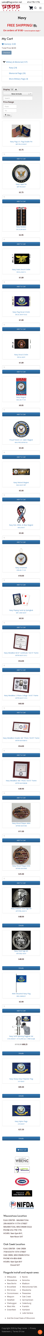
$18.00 (21, 575)
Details (21, 925)
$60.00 (21, 703)
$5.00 (21, 448)
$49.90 (21, 788)
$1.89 (21, 277)
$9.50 (21, 618)
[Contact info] (40, 1332)
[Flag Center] (11, 7)
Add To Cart (21, 159)
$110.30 (18, 1044)
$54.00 (21, 661)
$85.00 (21, 1087)
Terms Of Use (18, 1331)
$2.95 (21, 235)
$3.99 (21, 1001)
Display (6, 89)
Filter (8, 115)
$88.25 (24, 1044)
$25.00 (21, 874)
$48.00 (21, 916)
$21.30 (21, 1129)
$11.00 (21, 831)
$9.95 (21, 405)
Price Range (8, 102)
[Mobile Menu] (40, 8)
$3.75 (21, 149)
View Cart (22, 1150)
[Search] (35, 7)
